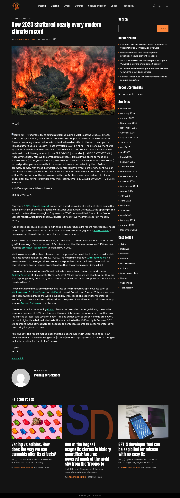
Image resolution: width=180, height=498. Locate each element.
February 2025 (127, 161)
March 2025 (126, 156)
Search (123, 19)
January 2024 (127, 224)
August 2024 (126, 191)
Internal (42, 5)
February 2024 (127, 220)
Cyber (67, 5)
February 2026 (127, 113)
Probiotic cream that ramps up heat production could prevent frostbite (139, 54)
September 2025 (129, 137)
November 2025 (128, 127)
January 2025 (127, 166)
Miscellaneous (127, 263)
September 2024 (129, 186)
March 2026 (126, 108)
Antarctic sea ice (96, 257)
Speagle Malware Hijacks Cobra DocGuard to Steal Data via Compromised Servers (143, 46)
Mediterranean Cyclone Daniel (28, 292)
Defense (79, 5)
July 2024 (125, 195)
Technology (128, 5)
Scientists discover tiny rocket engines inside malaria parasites (143, 78)
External (55, 5)
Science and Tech (97, 5)
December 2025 (128, 123)
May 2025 (125, 147)
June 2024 (125, 200)
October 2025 (127, 132)
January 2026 (127, 118)
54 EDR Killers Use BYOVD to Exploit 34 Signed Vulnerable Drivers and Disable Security (143, 62)
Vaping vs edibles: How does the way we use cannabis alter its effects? (34, 449)
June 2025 (125, 142)
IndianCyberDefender (25, 39)
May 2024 (125, 205)
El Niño (50, 309)
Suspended (126, 282)
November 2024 (128, 176)
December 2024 (128, 171)
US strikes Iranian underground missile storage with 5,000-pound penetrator (144, 70)
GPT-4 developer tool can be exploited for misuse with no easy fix (139, 449)
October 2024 (127, 181)
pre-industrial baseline (34, 247)
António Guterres (30, 303)
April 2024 (125, 210)
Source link (17, 358)
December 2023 (128, 229)
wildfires (55, 292)
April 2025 (125, 152)
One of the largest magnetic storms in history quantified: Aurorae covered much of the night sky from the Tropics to (88, 454)
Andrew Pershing (21, 275)
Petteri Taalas (101, 230)
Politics (124, 268)
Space (114, 5)
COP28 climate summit (36, 206)
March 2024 (126, 215)
